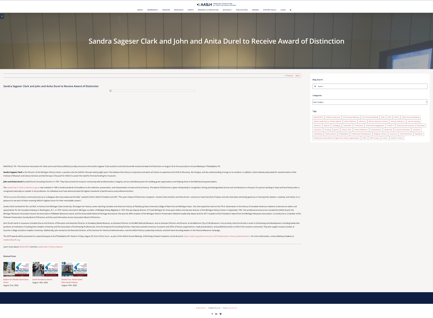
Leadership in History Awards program (23, 187)
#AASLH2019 (24, 247)
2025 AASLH (201, 308)
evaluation (318, 130)
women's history (397, 138)
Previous (289, 75)
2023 (389, 117)
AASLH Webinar (350, 121)
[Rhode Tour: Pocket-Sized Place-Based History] (74, 269)
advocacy (362, 121)
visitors (385, 138)
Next (297, 75)
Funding (328, 130)
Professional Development (361, 134)
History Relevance (361, 130)
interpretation (376, 130)
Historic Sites (346, 130)
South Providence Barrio (42, 269)
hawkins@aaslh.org (11, 240)
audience (317, 125)
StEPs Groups (375, 138)
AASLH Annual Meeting (410, 117)
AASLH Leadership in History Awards (327, 121)
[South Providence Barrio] (45, 269)
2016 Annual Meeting (351, 117)
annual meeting (414, 121)
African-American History (378, 121)
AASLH (396, 117)
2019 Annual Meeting (370, 117)
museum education (402, 130)
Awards (326, 125)
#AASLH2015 (318, 117)
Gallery (19, 269)
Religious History (380, 134)
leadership (388, 130)
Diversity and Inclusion (405, 125)
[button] (290, 10)
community (358, 125)
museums (416, 130)
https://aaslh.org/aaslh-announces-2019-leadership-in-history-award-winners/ (217, 236)
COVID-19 (390, 125)
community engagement (375, 125)
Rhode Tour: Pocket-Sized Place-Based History (71, 269)
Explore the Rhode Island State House (13, 269)
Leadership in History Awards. (50, 247)
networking (318, 134)
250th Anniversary (333, 117)
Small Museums (406, 134)
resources (393, 134)
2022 (383, 117)
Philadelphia (343, 134)
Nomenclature (330, 134)
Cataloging (336, 125)
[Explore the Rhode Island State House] (16, 269)
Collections (347, 125)
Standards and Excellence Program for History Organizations (337, 138)
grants (336, 130)
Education (421, 125)
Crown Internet (232, 308)
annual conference (398, 121)
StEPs (365, 138)
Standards (419, 134)
